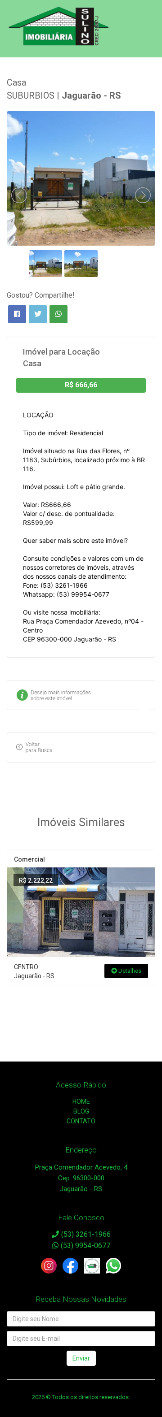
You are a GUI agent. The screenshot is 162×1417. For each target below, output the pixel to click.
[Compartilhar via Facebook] (17, 314)
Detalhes (129, 970)
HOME (81, 1101)
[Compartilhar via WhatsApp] (59, 314)
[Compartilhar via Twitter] (38, 314)
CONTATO (81, 1121)
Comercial (29, 859)
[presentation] (19, 195)
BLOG (81, 1111)
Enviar (81, 1358)
